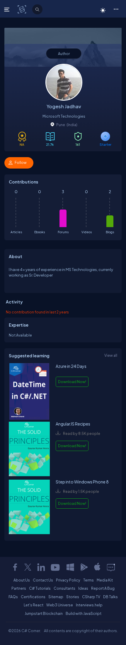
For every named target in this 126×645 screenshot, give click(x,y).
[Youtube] (56, 567)
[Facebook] (14, 567)
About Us (21, 580)
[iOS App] (97, 567)
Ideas (83, 588)
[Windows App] (70, 567)
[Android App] (84, 567)
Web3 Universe (59, 605)
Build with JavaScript (83, 613)
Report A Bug (103, 588)
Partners (18, 588)
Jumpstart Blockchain (44, 613)
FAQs (13, 596)
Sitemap (55, 596)
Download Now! (72, 381)
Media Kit (105, 580)
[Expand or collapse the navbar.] (7, 9)
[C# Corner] (22, 9)
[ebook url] (29, 392)
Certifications (33, 596)
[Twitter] (27, 567)
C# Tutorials (40, 588)
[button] (116, 8)
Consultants (64, 588)
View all (110, 355)
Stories (72, 596)
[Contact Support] (111, 567)
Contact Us (43, 580)
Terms (88, 580)
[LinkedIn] (41, 567)
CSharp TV (91, 596)
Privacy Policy (68, 580)
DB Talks (110, 596)
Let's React (33, 605)
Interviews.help (89, 605)
